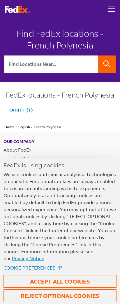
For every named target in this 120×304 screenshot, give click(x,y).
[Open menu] (112, 9)
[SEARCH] (107, 64)
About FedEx (17, 150)
